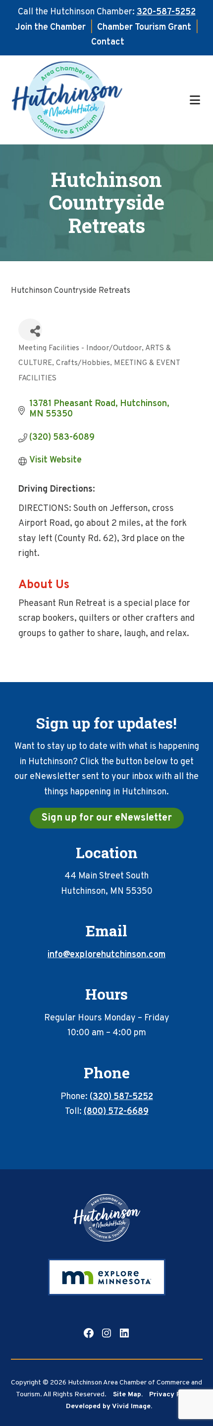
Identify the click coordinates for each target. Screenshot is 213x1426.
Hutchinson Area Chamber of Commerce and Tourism (99, 99)
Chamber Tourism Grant (144, 27)
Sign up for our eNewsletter (107, 818)
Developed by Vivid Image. (109, 1406)
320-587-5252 (166, 12)
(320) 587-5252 (121, 1097)
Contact (107, 42)
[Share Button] (30, 330)
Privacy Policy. (173, 1394)
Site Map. (128, 1394)
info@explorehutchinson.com (106, 955)
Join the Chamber (50, 27)
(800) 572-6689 (116, 1111)
